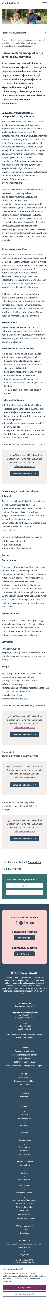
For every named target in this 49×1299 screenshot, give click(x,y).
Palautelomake (24, 1185)
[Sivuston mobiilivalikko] (44, 2)
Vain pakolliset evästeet (24, 1294)
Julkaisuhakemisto (25, 1140)
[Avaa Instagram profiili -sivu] (21, 922)
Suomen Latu (34, 862)
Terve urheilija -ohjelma (24, 1207)
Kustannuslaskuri (24, 1154)
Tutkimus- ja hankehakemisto (24, 1218)
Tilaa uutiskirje (23, 937)
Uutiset (24, 1229)
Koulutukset (24, 1077)
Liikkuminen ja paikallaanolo (15, 32)
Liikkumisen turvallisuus (24, 1062)
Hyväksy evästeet (24, 1287)
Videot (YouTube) (24, 1247)
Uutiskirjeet (24, 1233)
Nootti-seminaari (24, 1179)
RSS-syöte (24, 954)
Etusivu (5, 40)
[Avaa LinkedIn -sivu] (26, 922)
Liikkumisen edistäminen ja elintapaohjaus (24, 1065)
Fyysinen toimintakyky (24, 1051)
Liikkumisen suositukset (24, 1161)
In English (24, 1093)
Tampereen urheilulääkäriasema (24, 1200)
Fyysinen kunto (24, 1058)
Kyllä (24, 885)
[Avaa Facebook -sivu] (16, 922)
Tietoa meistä (24, 1084)
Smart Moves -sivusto (24, 1193)
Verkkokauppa (24, 1240)
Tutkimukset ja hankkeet (24, 1081)
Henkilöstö (25, 1133)
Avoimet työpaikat (24, 1118)
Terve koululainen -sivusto (24, 1203)
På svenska (24, 1096)
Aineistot (24, 1073)
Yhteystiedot (24, 1255)
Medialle (24, 1173)
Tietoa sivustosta (24, 1214)
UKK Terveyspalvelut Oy (25, 1226)
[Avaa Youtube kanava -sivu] (32, 922)
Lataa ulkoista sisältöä (23, 473)
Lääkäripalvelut (24, 1165)
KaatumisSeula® (25, 1147)
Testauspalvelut (24, 1211)
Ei (24, 892)
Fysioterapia (24, 1125)
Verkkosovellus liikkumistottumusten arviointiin (24, 1244)
